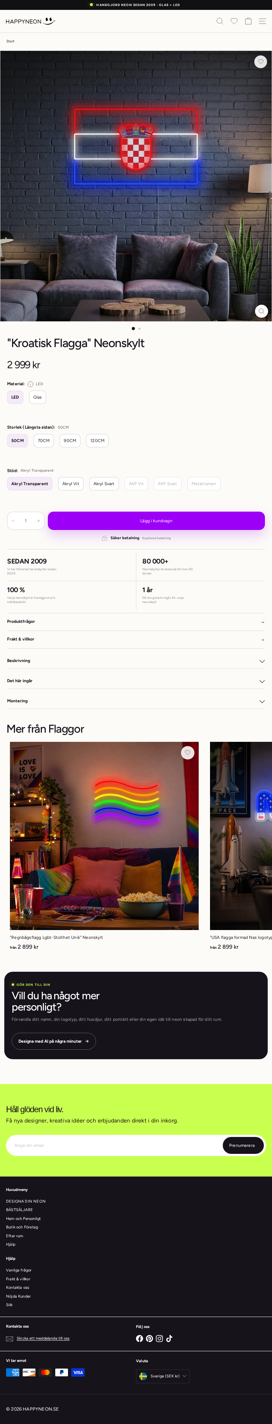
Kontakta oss (17, 1287)
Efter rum (14, 1236)
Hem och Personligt (23, 1218)
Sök (9, 1305)
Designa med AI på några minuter (50, 1041)
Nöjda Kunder (18, 1296)
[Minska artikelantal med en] (13, 521)
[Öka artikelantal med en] (39, 521)
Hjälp (11, 1244)
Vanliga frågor (19, 1270)
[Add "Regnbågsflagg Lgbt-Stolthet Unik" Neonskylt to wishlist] (187, 752)
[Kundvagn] (248, 21)
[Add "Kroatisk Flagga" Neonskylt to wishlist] (260, 61)
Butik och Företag (22, 1227)
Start (10, 41)
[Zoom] (261, 311)
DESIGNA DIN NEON (26, 1201)
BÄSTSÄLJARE (19, 1210)
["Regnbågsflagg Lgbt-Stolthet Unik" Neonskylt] (104, 848)
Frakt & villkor (18, 1279)
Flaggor (66, 728)
